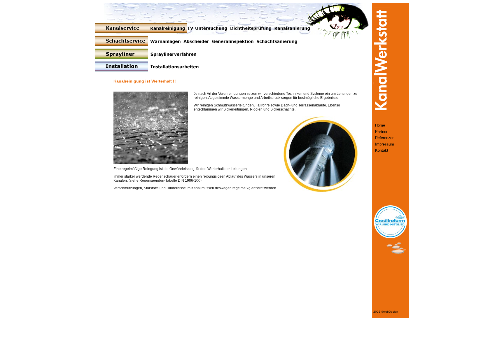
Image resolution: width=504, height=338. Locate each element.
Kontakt (381, 150)
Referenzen (384, 138)
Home (380, 125)
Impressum (384, 144)
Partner (381, 132)
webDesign (390, 311)
